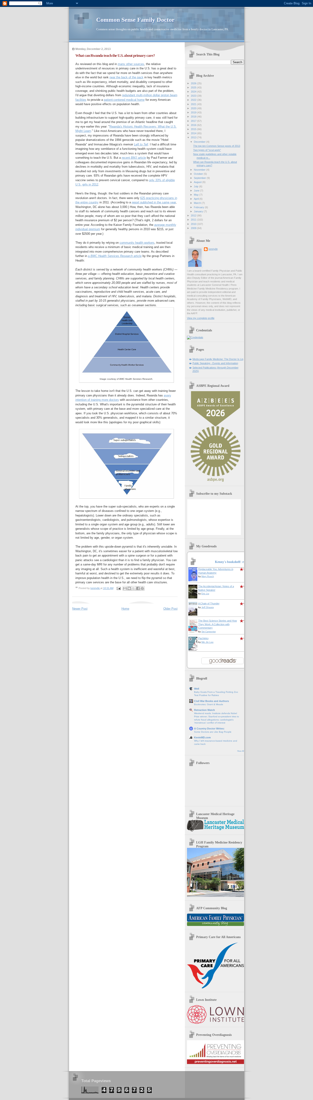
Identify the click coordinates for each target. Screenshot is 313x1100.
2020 (194, 108)
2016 (194, 125)
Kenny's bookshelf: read (232, 562)
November (200, 169)
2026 (194, 83)
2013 (194, 137)
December (200, 141)
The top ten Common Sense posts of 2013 (216, 146)
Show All (240, 751)
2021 (194, 104)
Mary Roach (207, 576)
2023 (194, 95)
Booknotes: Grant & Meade (208, 704)
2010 (194, 224)
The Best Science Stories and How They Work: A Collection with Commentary (217, 624)
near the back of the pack (126, 77)
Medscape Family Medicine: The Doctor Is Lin (217, 359)
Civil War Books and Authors (211, 701)
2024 (194, 91)
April (196, 198)
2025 (194, 87)
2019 (194, 112)
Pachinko (203, 638)
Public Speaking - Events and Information (215, 363)
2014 (194, 133)
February (199, 207)
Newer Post (80, 608)
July (196, 186)
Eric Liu (205, 593)
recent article (134, 157)
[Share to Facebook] (138, 588)
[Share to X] (133, 588)
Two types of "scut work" (207, 150)
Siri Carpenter (208, 631)
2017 (194, 121)
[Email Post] (118, 588)
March (198, 203)
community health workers (137, 242)
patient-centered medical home (124, 99)
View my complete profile (200, 318)
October (199, 173)
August (198, 182)
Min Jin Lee (207, 642)
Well (196, 688)
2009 (194, 228)
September (200, 178)
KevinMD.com (202, 737)
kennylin (213, 249)
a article (115, 256)
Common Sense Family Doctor (135, 19)
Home (125, 608)
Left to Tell (141, 144)
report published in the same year (154, 202)
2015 (194, 129)
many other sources (131, 64)
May (196, 194)
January (199, 211)
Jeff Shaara (207, 607)
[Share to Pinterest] (142, 588)
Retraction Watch (204, 710)
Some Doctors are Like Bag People (212, 732)
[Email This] (125, 588)
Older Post (170, 608)
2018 (194, 116)
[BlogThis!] (129, 588)
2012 (194, 215)
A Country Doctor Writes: (209, 728)
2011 (194, 219)
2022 (194, 99)
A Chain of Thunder (209, 603)
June (197, 190)
